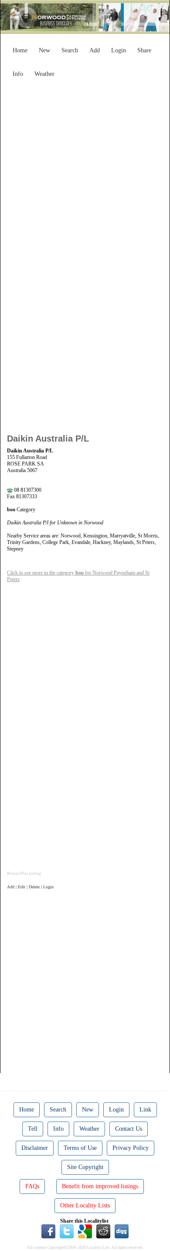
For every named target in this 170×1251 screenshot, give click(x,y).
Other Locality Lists (85, 1205)
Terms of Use (80, 1148)
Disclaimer (34, 1148)
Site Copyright (85, 1167)
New (44, 50)
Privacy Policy (130, 1148)
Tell (32, 1128)
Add (94, 50)
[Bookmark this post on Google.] (85, 1231)
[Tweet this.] (67, 1231)
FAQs (32, 1186)
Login (118, 50)
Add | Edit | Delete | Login (30, 886)
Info (18, 74)
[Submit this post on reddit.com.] (103, 1231)
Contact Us (128, 1128)
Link (145, 1109)
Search (69, 50)
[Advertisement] (85, 167)
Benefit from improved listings (100, 1186)
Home (20, 50)
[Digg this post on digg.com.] (121, 1231)
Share (144, 50)
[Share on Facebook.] (48, 1231)
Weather (44, 74)
